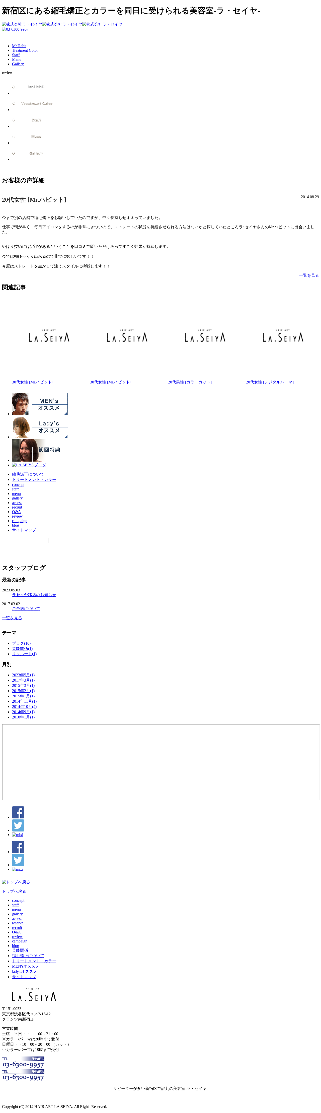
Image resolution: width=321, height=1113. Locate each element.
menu (16, 493)
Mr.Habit (19, 46)
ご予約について (26, 608)
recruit (17, 507)
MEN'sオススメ (25, 966)
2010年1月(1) (23, 717)
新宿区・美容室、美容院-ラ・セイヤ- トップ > (70, 169)
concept (18, 484)
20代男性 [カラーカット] (190, 382)
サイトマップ (24, 530)
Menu (16, 59)
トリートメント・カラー (34, 479)
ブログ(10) (21, 643)
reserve (17, 923)
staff (15, 489)
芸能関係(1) (22, 648)
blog (15, 525)
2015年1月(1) (23, 696)
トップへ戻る (14, 891)
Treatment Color (25, 50)
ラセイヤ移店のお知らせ (34, 595)
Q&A (16, 512)
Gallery (18, 64)
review (106, 169)
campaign (19, 521)
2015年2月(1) (23, 691)
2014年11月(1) (24, 701)
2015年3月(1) (23, 685)
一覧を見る (309, 275)
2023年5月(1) (23, 675)
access (17, 502)
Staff (16, 55)
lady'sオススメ (24, 971)
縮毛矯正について (28, 474)
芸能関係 (20, 950)
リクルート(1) (24, 654)
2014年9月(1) (23, 712)
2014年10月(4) (24, 706)
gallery (17, 498)
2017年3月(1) (23, 680)
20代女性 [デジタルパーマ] (270, 382)
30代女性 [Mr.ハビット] (32, 382)
